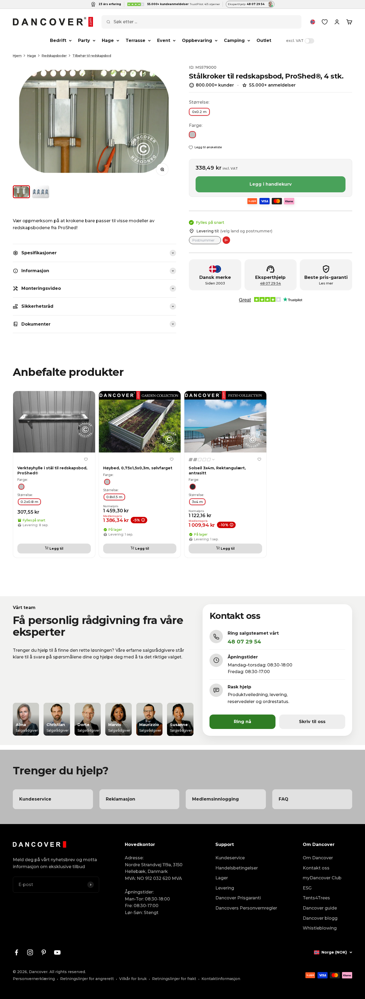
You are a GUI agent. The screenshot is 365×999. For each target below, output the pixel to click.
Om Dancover (318, 857)
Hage (108, 40)
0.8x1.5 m (114, 497)
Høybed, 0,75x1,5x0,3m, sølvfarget (137, 468)
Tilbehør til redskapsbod (91, 56)
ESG (307, 888)
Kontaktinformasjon (220, 978)
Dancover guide (320, 908)
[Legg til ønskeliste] (86, 459)
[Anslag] (226, 240)
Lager (221, 877)
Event (163, 40)
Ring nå (242, 721)
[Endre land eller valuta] (312, 22)
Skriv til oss (312, 721)
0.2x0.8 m (29, 501)
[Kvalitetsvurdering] (202, 460)
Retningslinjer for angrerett (87, 978)
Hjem (17, 56)
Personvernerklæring (34, 978)
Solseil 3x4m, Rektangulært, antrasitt (217, 470)
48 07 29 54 (270, 283)
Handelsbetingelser (236, 868)
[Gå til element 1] (21, 191)
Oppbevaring (197, 40)
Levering (224, 888)
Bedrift (58, 40)
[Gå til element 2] (40, 191)
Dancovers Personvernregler (246, 908)
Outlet (264, 40)
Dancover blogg (320, 918)
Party (84, 40)
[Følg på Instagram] (30, 952)
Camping (234, 40)
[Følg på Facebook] (16, 952)
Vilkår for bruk (133, 978)
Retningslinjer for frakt (174, 978)
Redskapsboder (54, 56)
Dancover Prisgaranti (238, 897)
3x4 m (197, 501)
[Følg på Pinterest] (43, 952)
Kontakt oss (316, 868)
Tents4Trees (316, 897)
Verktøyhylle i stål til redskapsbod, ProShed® (52, 470)
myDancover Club (322, 877)
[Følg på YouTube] (57, 952)
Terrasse (135, 40)
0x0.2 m (199, 112)
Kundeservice (230, 857)
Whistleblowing (320, 928)
